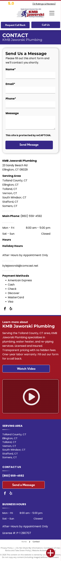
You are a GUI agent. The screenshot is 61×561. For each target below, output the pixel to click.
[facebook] (4, 309)
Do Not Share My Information (29, 548)
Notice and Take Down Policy (18, 550)
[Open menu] (51, 13)
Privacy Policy (7, 548)
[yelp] (10, 309)
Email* (10, 84)
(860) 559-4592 (31, 216)
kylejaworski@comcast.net (20, 266)
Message (12, 113)
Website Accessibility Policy (44, 550)
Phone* (11, 99)
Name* (11, 69)
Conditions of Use (51, 548)
